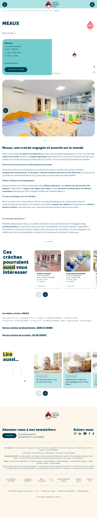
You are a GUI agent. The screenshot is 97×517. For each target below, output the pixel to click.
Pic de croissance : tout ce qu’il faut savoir (46, 380)
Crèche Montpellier (52, 450)
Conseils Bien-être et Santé (78, 461)
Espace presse (78, 480)
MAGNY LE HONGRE (44, 273)
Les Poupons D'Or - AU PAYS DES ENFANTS (15, 321)
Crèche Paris (53, 448)
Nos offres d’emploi (25, 456)
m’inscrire (9, 435)
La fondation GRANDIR (11, 480)
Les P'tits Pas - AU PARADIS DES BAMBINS (49, 318)
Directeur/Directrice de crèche (28, 458)
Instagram (75, 433)
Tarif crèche (44, 448)
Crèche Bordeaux (81, 448)
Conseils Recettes (54, 463)
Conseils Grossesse (35, 461)
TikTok (93, 433)
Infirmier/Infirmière (77, 458)
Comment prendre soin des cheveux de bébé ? (20, 468)
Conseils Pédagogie (62, 461)
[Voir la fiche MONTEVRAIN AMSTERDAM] (77, 261)
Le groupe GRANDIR (27, 480)
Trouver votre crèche (14, 10)
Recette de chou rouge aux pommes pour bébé (78, 468)
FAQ (51, 480)
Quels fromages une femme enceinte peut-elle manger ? (20, 466)
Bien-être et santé (42, 376)
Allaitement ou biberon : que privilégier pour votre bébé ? (77, 381)
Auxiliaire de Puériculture (54, 456)
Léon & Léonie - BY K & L (10, 318)
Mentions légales (83, 491)
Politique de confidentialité (66, 491)
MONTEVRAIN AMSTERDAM (75, 273)
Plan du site (89, 480)
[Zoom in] (94, 67)
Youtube (85, 433)
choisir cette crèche (16, 69)
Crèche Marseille (69, 453)
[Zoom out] (94, 72)
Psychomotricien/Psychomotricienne (49, 458)
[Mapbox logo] (56, 73)
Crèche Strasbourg (38, 453)
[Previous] (5, 110)
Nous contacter (41, 480)
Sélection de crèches (92, 4)
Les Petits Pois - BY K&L (70, 318)
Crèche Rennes (49, 453)
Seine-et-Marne (35, 10)
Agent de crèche (68, 456)
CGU (36, 491)
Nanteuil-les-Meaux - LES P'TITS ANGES (79, 321)
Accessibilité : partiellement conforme (49, 497)
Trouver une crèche (20, 448)
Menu (4, 4)
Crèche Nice (59, 453)
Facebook (89, 433)
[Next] (91, 110)
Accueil (52, 4)
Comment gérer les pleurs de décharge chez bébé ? (55, 466)
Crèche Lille (62, 448)
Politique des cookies (48, 491)
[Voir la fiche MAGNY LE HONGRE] (48, 261)
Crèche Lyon (71, 448)
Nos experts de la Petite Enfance (18, 461)
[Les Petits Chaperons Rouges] (48, 417)
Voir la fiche (41, 286)
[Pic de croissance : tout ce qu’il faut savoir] (48, 362)
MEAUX (63, 321)
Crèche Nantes (26, 453)
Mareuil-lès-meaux (47, 10)
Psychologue (67, 458)
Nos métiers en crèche (39, 456)
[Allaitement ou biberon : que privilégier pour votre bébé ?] (77, 362)
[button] (4, 4)
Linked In (80, 433)
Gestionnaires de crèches (63, 480)
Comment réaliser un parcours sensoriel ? (49, 468)
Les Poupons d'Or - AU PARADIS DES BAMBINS (45, 321)
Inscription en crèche (33, 448)
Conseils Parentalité (49, 461)
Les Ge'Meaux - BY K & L (27, 318)
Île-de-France (26, 10)
